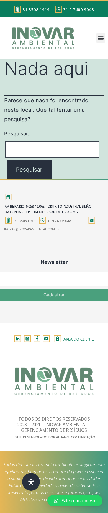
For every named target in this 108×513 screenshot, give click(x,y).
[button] (100, 38)
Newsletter (54, 262)
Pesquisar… (18, 134)
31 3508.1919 (36, 9)
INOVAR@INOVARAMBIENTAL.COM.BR (32, 229)
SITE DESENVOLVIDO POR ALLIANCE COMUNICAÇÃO (55, 437)
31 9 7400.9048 (78, 9)
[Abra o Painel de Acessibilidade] (31, 482)
